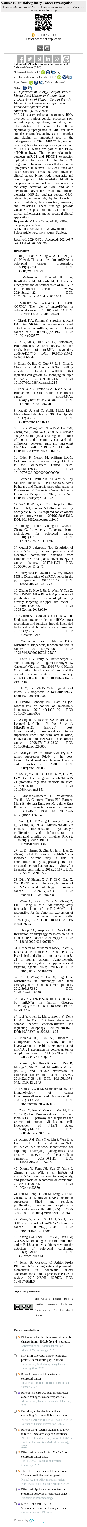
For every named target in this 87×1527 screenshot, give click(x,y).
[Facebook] (20, 59)
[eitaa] (66, 59)
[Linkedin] (48, 59)
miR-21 (53, 221)
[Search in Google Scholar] (48, 73)
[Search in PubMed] (53, 73)
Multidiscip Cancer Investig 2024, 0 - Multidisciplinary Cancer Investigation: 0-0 (43, 6)
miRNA (63, 221)
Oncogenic (19, 225)
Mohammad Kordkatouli (26, 72)
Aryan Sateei (20, 82)
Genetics (18, 236)
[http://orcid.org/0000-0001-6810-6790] (31, 83)
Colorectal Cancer (39, 221)
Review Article (46, 232)
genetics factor (33, 225)
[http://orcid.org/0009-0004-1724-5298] (59, 78)
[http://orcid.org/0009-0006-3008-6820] (43, 73)
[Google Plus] (57, 59)
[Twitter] (30, 59)
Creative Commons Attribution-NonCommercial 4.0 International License (53, 1310)
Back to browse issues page (43, 10)
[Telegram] (39, 59)
